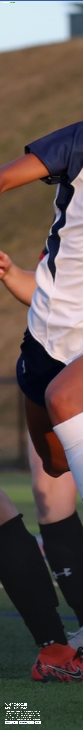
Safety (30, 722)
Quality (14, 722)
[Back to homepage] (8, 3)
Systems (8, 722)
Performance (23, 722)
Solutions (37, 722)
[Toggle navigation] (79, 3)
